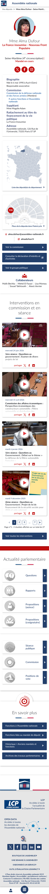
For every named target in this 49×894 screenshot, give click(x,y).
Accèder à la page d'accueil (4, 3)
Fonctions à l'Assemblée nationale (25, 726)
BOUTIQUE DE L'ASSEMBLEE (24, 856)
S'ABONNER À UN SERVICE (24, 865)
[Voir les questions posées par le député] (24, 575)
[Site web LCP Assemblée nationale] (24, 804)
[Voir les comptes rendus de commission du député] (24, 662)
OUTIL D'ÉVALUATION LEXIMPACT (23, 869)
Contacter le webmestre (12, 879)
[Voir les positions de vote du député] (24, 677)
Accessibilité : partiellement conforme (31, 876)
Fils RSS (26, 879)
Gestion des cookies (38, 879)
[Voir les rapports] (24, 590)
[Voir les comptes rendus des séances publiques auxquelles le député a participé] (24, 647)
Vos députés (7, 9)
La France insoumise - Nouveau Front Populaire (24, 47)
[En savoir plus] (24, 605)
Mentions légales (9, 876)
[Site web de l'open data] (24, 823)
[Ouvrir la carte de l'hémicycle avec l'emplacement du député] (24, 212)
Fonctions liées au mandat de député (24, 735)
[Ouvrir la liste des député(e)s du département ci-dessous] (24, 166)
